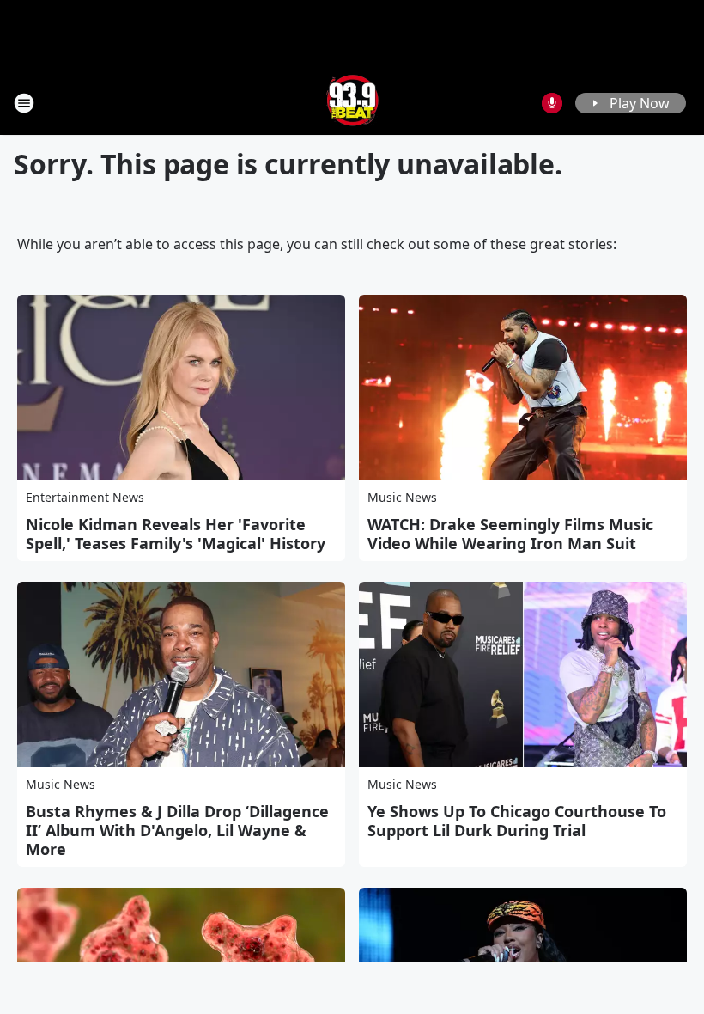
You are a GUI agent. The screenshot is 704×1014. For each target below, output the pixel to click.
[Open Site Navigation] (24, 103)
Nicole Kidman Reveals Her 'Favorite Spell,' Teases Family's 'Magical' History (175, 534)
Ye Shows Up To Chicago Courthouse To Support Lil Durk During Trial (516, 821)
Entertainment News (85, 497)
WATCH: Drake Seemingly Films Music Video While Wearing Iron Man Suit (510, 534)
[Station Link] (352, 103)
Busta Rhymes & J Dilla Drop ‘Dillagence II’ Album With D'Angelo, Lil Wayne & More (177, 830)
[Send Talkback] (552, 103)
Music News (402, 497)
